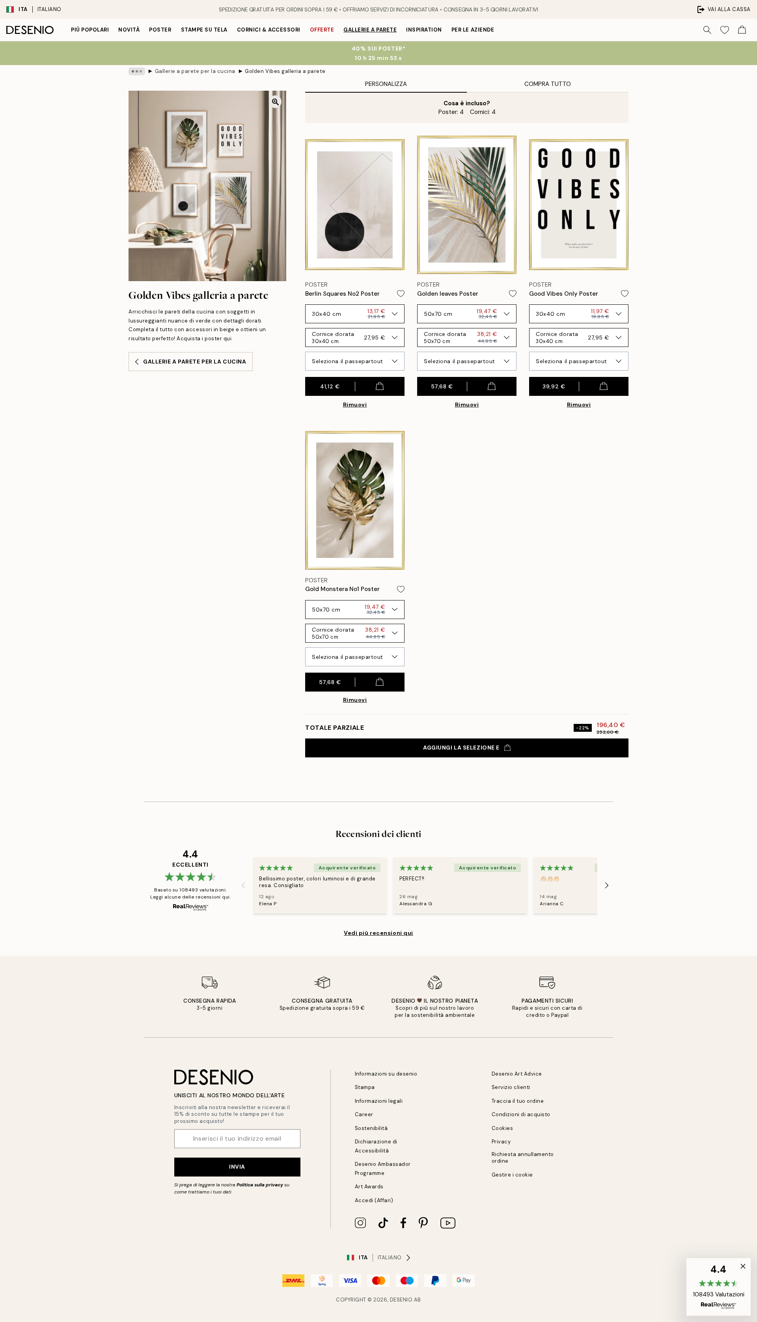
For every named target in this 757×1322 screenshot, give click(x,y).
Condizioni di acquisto (521, 1114)
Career (364, 1114)
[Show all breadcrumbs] (137, 71)
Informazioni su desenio (386, 1073)
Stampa (365, 1087)
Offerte (322, 29)
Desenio (401, 1299)
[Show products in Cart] (742, 30)
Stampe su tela (204, 29)
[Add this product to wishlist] (401, 293)
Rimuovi (355, 404)
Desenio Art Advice (517, 1073)
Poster (160, 29)
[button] (718, 1287)
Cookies (502, 1128)
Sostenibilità (371, 1128)
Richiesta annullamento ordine (523, 1157)
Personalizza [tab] (386, 84)
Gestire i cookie (512, 1174)
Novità (129, 29)
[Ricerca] (707, 30)
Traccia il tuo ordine (518, 1101)
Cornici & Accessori (268, 29)
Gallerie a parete (370, 29)
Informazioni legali (379, 1101)
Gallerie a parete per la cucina (195, 71)
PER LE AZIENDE (472, 29)
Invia (237, 1166)
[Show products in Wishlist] (724, 30)
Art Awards (369, 1186)
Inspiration (424, 29)
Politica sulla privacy (260, 1185)
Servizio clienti (511, 1087)
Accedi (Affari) (374, 1200)
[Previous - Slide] (243, 885)
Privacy (501, 1141)
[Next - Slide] (606, 885)
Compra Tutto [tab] (547, 84)
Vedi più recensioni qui (378, 932)
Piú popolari (90, 29)
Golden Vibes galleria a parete (285, 71)
